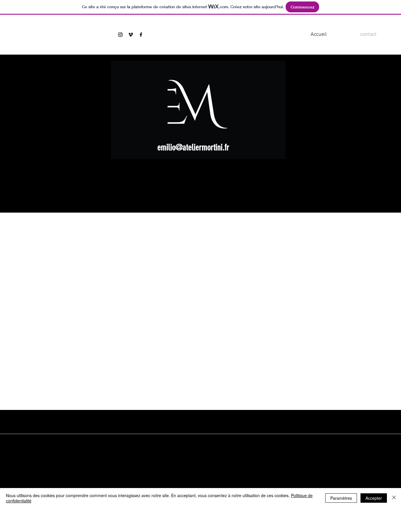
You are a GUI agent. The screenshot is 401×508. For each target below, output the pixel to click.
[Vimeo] (131, 35)
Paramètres (341, 498)
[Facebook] (141, 35)
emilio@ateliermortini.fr (193, 147)
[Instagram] (120, 35)
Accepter (373, 498)
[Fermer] (393, 498)
